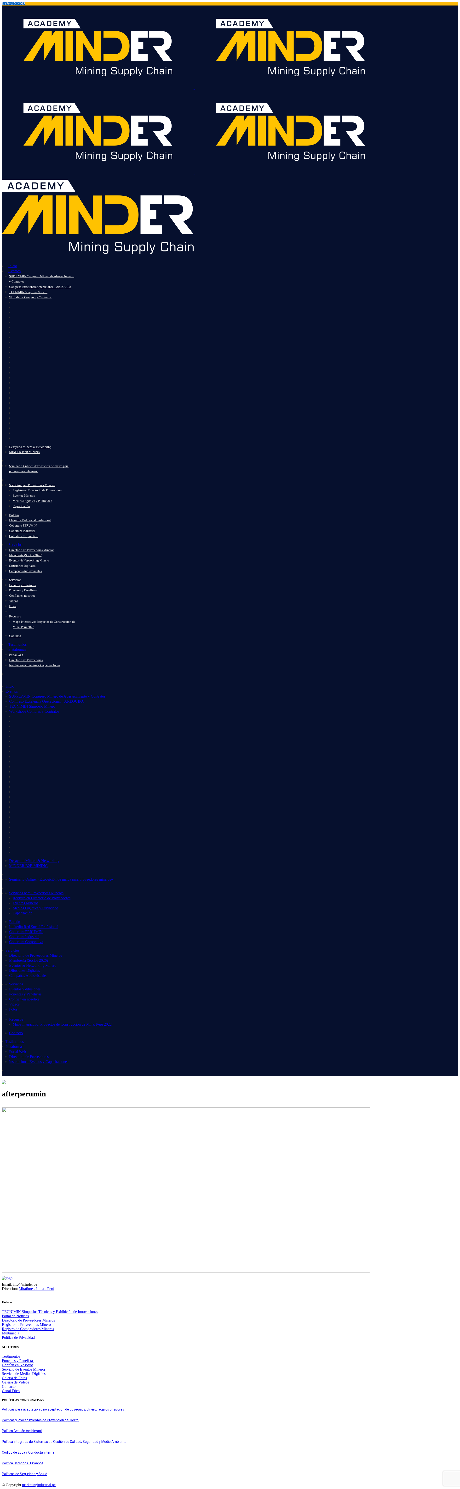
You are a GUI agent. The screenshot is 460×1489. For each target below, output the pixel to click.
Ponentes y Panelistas (18, 1361)
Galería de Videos (15, 1382)
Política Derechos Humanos (22, 1463)
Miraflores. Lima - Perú (36, 1289)
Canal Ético (11, 1391)
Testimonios (11, 1356)
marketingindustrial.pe (39, 1485)
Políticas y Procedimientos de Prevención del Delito (40, 1420)
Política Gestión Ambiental (22, 1431)
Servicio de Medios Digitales (24, 1374)
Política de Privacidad (18, 1337)
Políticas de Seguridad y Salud (24, 1474)
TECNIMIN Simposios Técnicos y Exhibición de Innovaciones (50, 1312)
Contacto (9, 1386)
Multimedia (10, 1333)
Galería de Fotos (14, 1378)
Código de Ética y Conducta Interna (28, 1452)
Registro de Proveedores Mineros (27, 1324)
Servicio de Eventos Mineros (24, 1369)
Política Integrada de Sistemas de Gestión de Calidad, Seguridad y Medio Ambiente (64, 1442)
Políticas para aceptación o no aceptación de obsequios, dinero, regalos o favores (63, 1409)
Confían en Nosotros (17, 1365)
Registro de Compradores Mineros (28, 1329)
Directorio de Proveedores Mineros (28, 1320)
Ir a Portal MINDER (13, 3)
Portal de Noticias (15, 1316)
